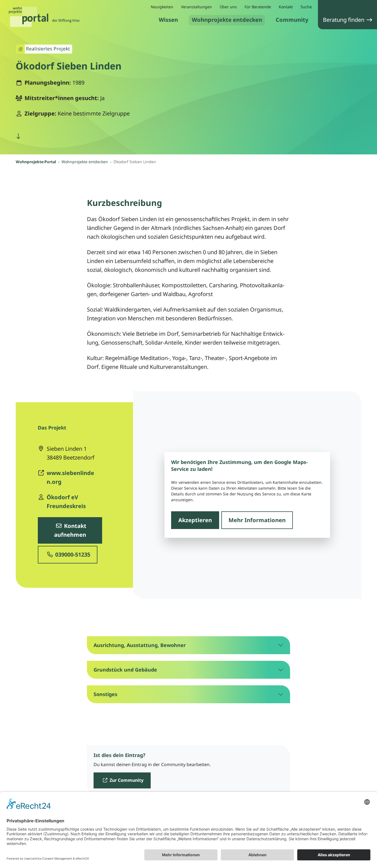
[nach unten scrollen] (18, 136)
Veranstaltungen (196, 6)
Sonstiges (105, 694)
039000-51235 (72, 554)
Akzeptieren (195, 520)
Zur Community (126, 780)
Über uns (228, 6)
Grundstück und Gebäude (125, 669)
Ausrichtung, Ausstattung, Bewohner (140, 645)
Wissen (168, 19)
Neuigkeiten (162, 6)
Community (292, 19)
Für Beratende (258, 6)
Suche (306, 6)
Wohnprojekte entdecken (227, 19)
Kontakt (286, 6)
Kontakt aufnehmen (70, 530)
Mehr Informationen (257, 520)
